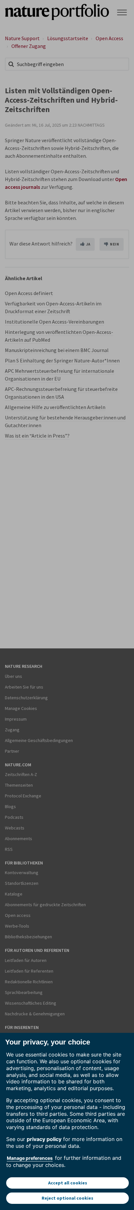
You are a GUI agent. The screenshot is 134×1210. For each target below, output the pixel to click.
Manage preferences (30, 1158)
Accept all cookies (67, 1183)
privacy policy (44, 1139)
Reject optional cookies (67, 1198)
